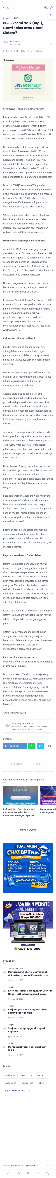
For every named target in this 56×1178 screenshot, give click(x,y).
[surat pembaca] (16, 968)
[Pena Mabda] (15, 41)
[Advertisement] (28, 1128)
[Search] (51, 7)
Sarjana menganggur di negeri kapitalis (26, 1030)
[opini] (12, 987)
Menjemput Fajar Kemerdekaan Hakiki (27, 1048)
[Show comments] (47, 1173)
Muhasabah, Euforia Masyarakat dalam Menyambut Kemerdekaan (28, 973)
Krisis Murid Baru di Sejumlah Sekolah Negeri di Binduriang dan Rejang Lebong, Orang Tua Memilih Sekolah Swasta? (30, 992)
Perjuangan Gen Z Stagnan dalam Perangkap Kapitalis (28, 1011)
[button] (8, 7)
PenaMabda (16, 1165)
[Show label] (16, 1090)
